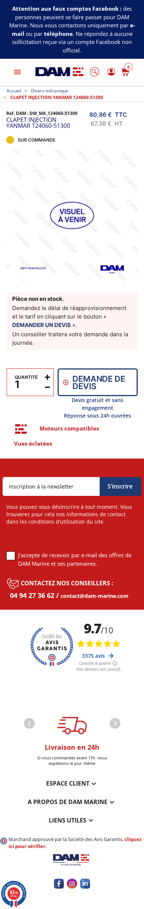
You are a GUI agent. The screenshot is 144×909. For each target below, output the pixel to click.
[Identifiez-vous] (110, 71)
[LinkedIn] (85, 883)
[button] (94, 71)
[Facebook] (58, 883)
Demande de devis (98, 382)
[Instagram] (71, 883)
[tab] (21, 429)
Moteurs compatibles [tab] (69, 428)
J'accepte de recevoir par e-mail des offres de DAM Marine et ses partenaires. (74, 559)
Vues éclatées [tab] (33, 443)
